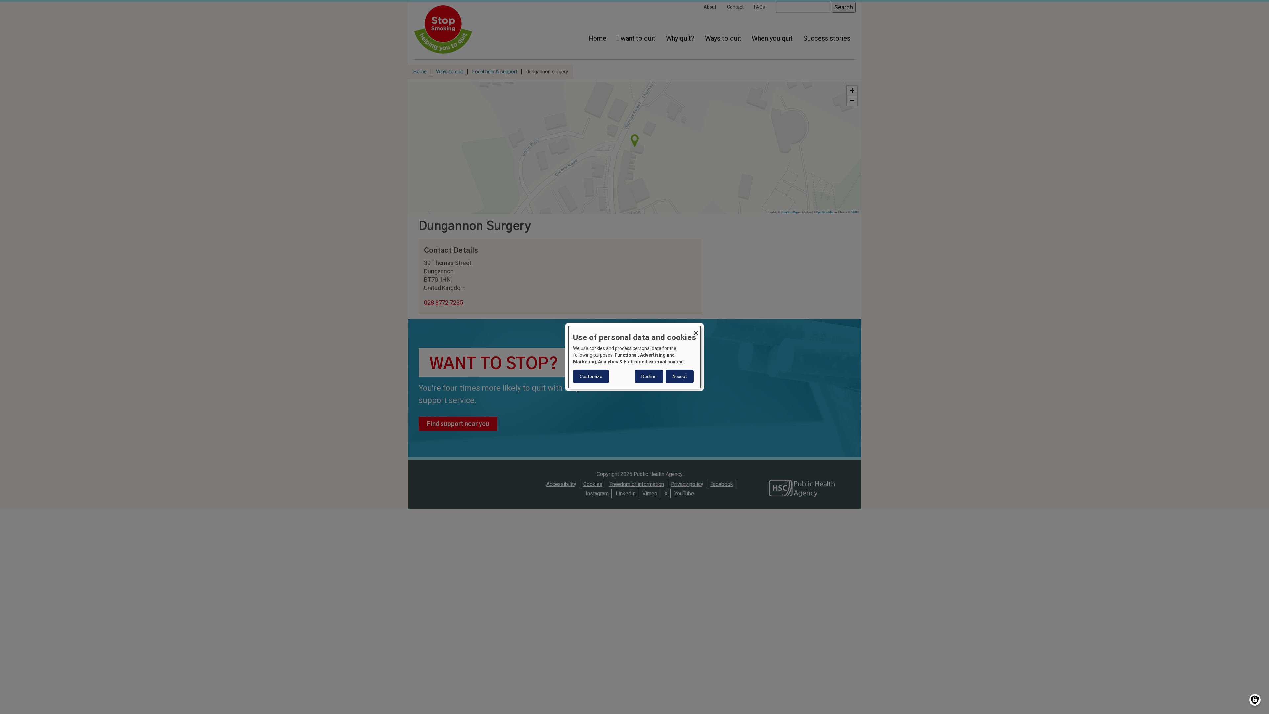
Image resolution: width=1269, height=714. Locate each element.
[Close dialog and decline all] (696, 330)
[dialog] (634, 357)
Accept (679, 376)
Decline (649, 376)
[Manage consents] (1255, 700)
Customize (591, 376)
